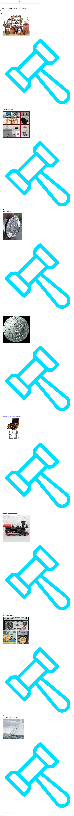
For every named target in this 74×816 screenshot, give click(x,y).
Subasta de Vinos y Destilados (8, 615)
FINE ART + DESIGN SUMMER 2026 (10, 812)
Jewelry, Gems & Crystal (7, 211)
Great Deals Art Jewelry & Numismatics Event (11, 717)
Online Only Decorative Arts (8, 109)
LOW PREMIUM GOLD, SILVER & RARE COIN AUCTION (14, 313)
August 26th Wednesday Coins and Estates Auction (12, 416)
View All (2, 815)
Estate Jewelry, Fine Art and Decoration (10, 513)
